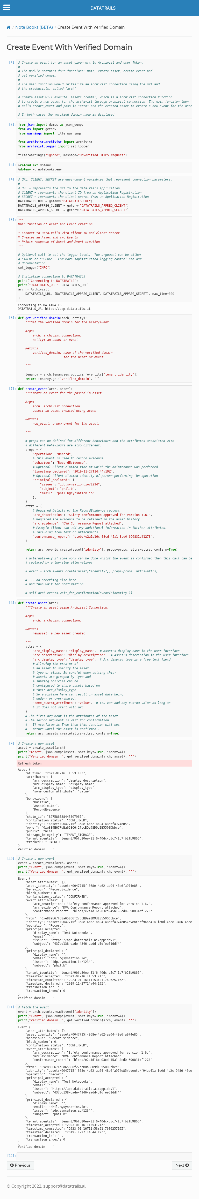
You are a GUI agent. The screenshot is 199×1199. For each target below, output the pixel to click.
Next (180, 1165)
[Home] (9, 27)
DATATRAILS (103, 8)
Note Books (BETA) (34, 27)
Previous (22, 1165)
